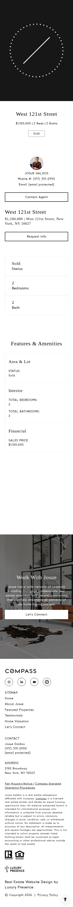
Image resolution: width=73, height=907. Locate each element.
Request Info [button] (36, 236)
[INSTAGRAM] (9, 682)
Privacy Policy (48, 895)
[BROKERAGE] (47, 682)
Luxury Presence (19, 887)
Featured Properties (19, 709)
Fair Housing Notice (19, 783)
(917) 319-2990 (44, 179)
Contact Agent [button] (36, 197)
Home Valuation (17, 721)
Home (9, 698)
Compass (41, 798)
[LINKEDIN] (22, 682)
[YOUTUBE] (34, 682)
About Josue (14, 704)
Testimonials (14, 715)
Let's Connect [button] (36, 614)
